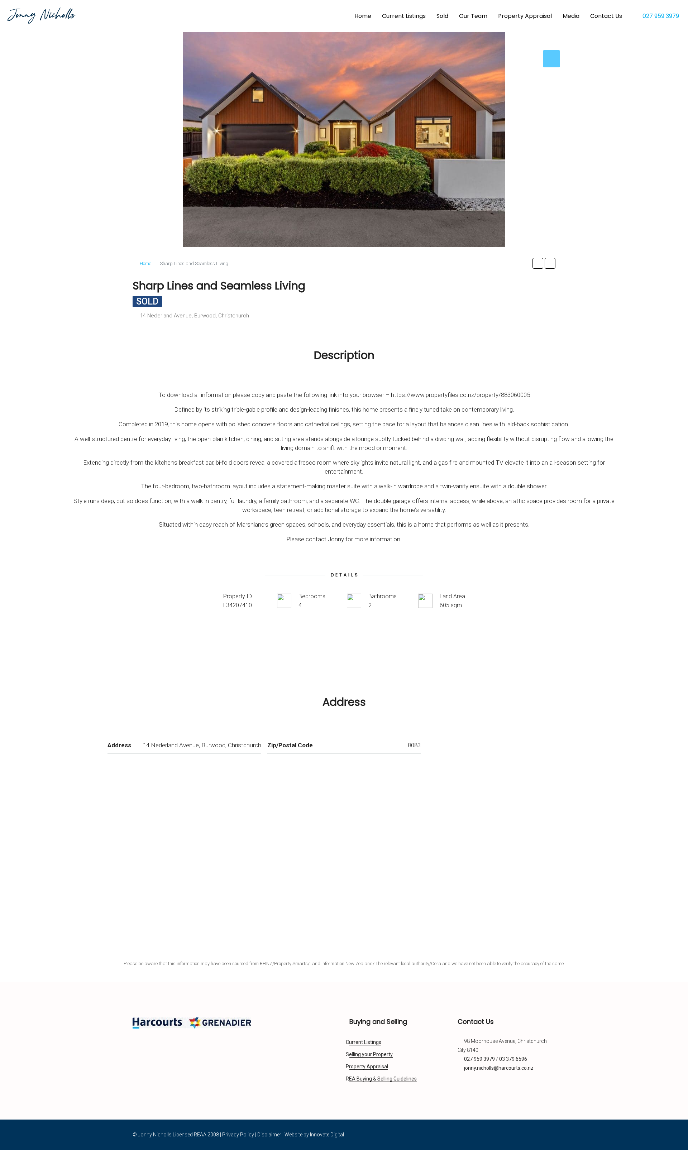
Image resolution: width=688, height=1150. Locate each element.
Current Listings (404, 16)
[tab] (551, 58)
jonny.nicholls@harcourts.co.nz (499, 1068)
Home (362, 16)
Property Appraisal (525, 16)
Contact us (606, 16)
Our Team (473, 16)
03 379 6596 (513, 1059)
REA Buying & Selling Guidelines (383, 1079)
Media (571, 16)
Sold (442, 16)
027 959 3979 (660, 16)
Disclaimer (269, 1134)
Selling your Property (371, 1054)
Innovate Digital (327, 1134)
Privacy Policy (238, 1134)
